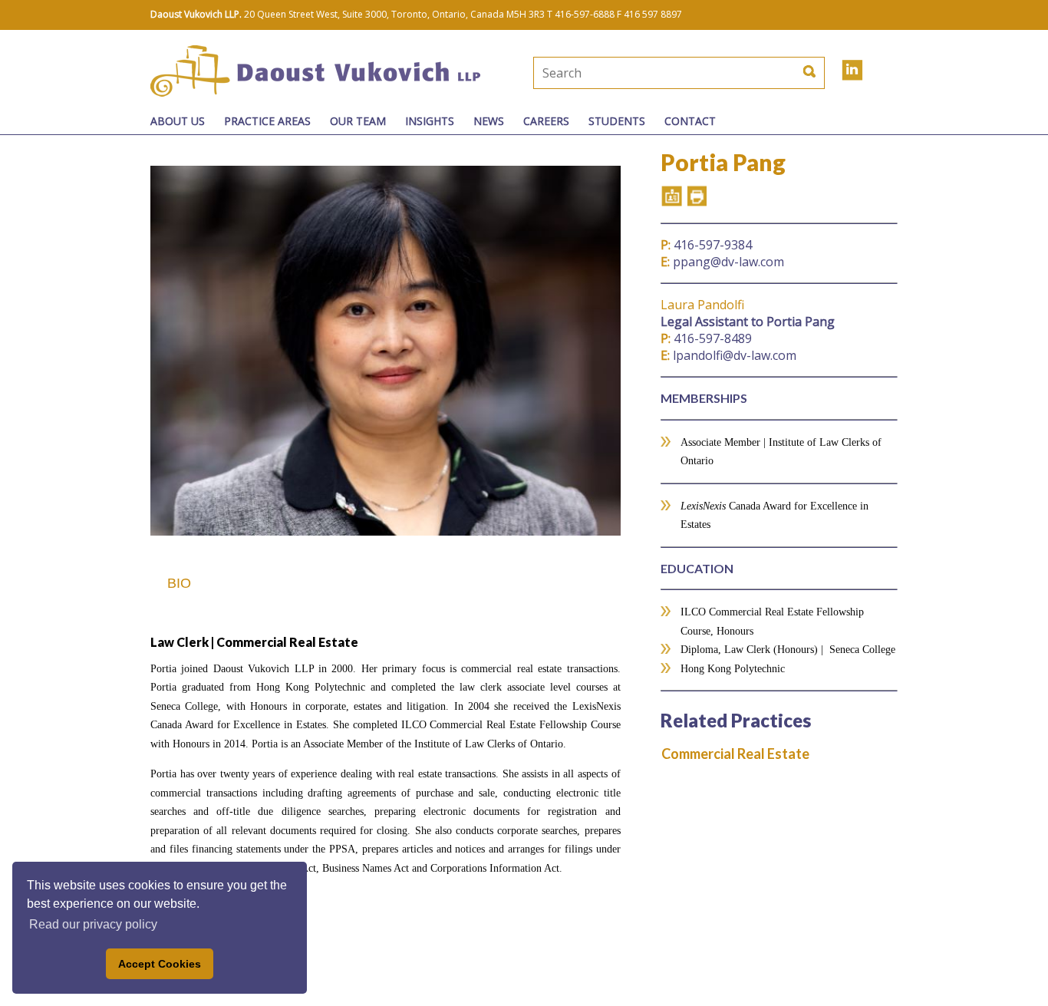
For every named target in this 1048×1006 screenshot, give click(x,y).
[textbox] (627, 72)
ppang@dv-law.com (722, 261)
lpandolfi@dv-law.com (728, 355)
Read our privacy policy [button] (93, 924)
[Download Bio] (696, 195)
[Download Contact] (671, 195)
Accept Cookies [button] (159, 964)
